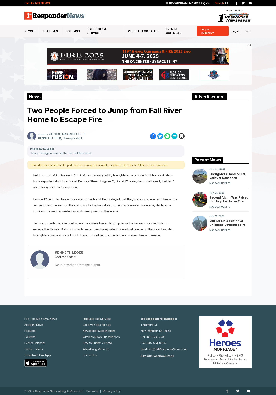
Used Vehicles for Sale (97, 324)
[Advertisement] (220, 127)
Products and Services (97, 318)
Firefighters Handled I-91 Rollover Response (227, 175)
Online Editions (33, 349)
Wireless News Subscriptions (101, 337)
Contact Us (90, 355)
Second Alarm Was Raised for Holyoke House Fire (228, 199)
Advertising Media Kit (96, 349)
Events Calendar (173, 31)
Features (50, 31)
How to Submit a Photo (97, 343)
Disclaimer (92, 391)
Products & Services (96, 31)
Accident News (34, 324)
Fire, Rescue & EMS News (40, 318)
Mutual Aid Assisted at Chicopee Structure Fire (227, 223)
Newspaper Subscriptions (99, 330)
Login (235, 31)
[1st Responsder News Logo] (54, 16)
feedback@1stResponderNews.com (164, 349)
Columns (73, 31)
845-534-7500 (155, 337)
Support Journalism (207, 31)
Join (247, 31)
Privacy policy (112, 391)
